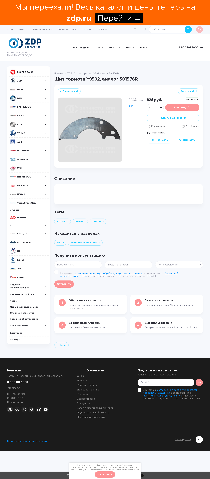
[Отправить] (199, 382)
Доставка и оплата (68, 29)
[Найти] (188, 29)
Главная (59, 73)
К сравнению (158, 126)
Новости (23, 29)
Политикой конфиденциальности (164, 395)
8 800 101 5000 (188, 47)
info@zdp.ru (14, 388)
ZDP (69, 73)
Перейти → (119, 18)
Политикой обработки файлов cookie (122, 470)
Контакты (88, 29)
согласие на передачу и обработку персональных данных (108, 273)
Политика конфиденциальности (27, 441)
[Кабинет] (146, 29)
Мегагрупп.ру (183, 439)
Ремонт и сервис (43, 29)
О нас (10, 29)
